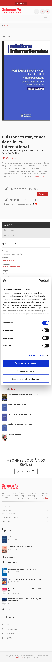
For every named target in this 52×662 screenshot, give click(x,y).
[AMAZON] (33, 204)
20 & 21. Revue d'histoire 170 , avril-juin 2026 (25, 579)
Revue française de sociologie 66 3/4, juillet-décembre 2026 (25, 600)
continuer (45, 498)
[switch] (45, 330)
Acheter (42, 194)
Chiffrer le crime (14, 434)
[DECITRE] (36, 204)
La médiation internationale (19, 414)
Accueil (6, 25)
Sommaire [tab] (10, 235)
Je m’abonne (24, 471)
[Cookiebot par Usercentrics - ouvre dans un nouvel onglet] (38, 280)
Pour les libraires (9, 514)
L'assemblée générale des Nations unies (24, 394)
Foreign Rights (8, 510)
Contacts (6, 506)
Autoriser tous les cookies (26, 363)
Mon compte (7, 521)
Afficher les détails (37, 355)
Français (22, 3)
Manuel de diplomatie (17, 404)
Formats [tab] (10, 230)
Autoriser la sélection (26, 371)
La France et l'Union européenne (21, 537)
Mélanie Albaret (9, 157)
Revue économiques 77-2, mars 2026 (22, 569)
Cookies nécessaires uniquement (26, 379)
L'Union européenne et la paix (20, 424)
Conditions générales (11, 518)
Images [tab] (8, 36)
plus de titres (9, 557)
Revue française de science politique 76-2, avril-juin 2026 (28, 590)
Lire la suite (40, 176)
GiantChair (18, 658)
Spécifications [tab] (12, 225)
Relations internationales (12, 267)
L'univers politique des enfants (20, 546)
